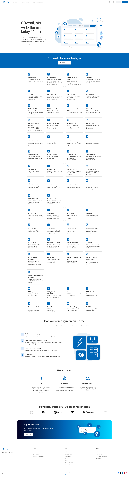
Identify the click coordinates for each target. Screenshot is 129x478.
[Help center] (113, 2)
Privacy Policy (99, 454)
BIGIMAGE (67, 458)
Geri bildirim (36, 454)
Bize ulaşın (98, 458)
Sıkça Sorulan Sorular (38, 456)
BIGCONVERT (67, 456)
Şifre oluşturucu (68, 465)
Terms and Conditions (101, 456)
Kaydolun (28, 434)
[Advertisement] (64, 8)
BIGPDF (66, 452)
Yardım (35, 452)
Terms (68, 474)
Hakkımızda (99, 452)
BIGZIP (66, 460)
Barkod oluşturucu (69, 462)
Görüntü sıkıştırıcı (68, 454)
